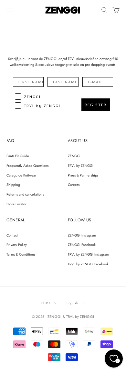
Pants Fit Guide (17, 155)
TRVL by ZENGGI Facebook (88, 264)
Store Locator (16, 204)
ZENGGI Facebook (82, 244)
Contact (12, 235)
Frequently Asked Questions (27, 165)
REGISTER (96, 105)
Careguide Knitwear (21, 175)
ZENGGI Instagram (82, 235)
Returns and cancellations (25, 194)
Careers (73, 184)
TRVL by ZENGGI (80, 165)
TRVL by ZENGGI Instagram (88, 254)
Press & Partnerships (83, 175)
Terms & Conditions (20, 254)
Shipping (13, 184)
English (72, 303)
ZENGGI (74, 155)
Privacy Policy (16, 244)
